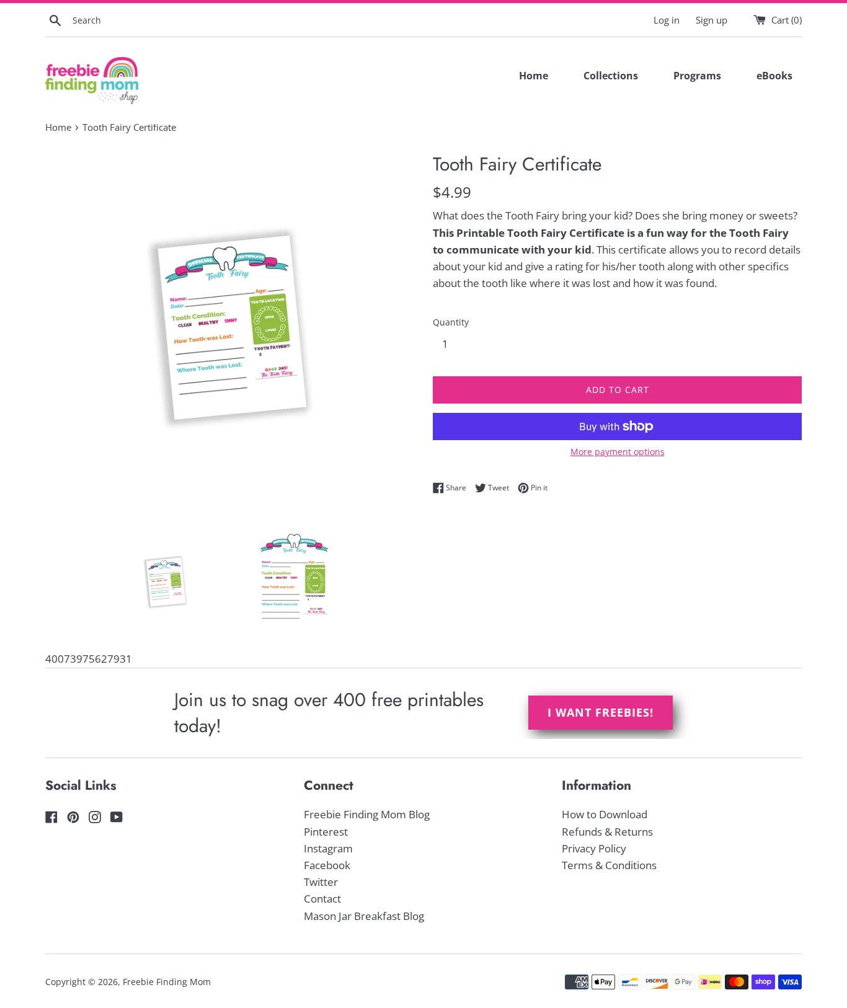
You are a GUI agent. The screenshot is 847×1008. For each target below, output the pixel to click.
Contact (322, 898)
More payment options (617, 452)
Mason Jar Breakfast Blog (364, 916)
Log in (667, 20)
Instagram (328, 848)
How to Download (604, 814)
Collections (610, 75)
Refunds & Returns (607, 832)
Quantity (451, 322)
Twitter (321, 882)
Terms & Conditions (609, 865)
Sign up (711, 20)
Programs (697, 75)
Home (533, 75)
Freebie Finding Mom (167, 982)
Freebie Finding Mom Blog (367, 814)
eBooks (774, 75)
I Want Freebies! (601, 712)
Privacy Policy (594, 848)
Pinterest (326, 832)
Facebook (327, 865)
